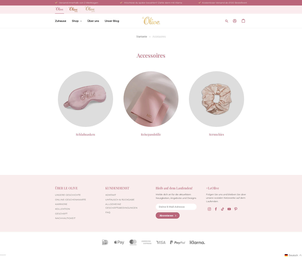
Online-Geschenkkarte (70, 199)
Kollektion (62, 208)
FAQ (107, 212)
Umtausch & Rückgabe (119, 199)
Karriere (61, 204)
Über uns (93, 21)
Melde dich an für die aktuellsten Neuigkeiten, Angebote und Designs (176, 196)
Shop (75, 21)
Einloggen (234, 21)
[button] (293, 255)
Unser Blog (112, 21)
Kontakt (110, 194)
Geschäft (61, 213)
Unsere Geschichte (68, 194)
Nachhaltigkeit (65, 218)
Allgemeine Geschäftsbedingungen (121, 206)
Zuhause (60, 21)
